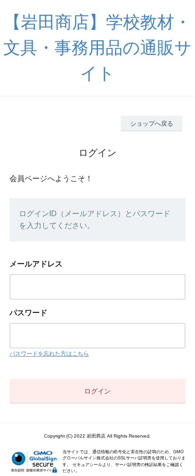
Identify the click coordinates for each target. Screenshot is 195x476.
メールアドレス (35, 264)
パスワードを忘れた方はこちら (49, 353)
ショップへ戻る (151, 123)
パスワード (28, 313)
